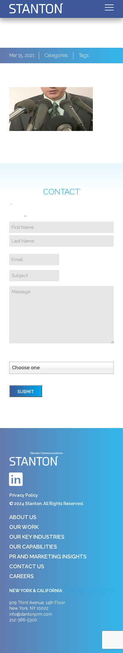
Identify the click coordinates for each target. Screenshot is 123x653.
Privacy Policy (23, 495)
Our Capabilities (33, 547)
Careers (21, 576)
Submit (25, 391)
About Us (22, 517)
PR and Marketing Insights (48, 556)
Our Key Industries (36, 537)
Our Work (24, 527)
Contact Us (26, 566)
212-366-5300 (23, 620)
